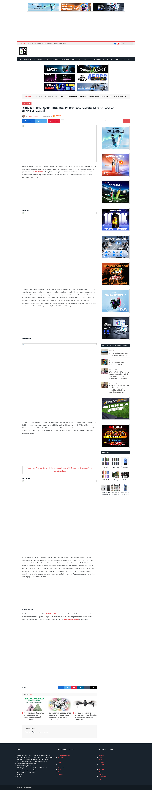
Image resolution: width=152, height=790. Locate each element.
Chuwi (100, 757)
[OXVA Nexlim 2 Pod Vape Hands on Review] (104, 362)
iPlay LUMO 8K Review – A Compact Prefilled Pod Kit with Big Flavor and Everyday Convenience (119, 375)
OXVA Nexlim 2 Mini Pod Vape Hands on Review (118, 354)
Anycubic (101, 769)
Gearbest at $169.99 (71, 619)
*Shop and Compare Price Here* (26, 772)
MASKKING (61, 767)
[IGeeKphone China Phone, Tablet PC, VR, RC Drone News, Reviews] (23, 51)
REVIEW (109, 59)
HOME (19, 59)
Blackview (102, 760)
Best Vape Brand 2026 (96, 59)
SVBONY (101, 755)
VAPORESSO (61, 757)
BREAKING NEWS (28, 59)
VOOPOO (60, 760)
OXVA (59, 762)
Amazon (39, 59)
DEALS (27, 103)
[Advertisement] (76, 26)
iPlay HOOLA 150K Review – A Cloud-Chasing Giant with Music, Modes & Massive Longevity (119, 389)
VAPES (74, 59)
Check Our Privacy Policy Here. (25, 766)
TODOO (60, 774)
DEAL (123, 59)
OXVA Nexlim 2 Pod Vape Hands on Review (118, 364)
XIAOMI (125, 345)
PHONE (46, 59)
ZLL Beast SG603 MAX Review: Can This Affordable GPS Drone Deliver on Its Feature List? (86, 716)
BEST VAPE (82, 59)
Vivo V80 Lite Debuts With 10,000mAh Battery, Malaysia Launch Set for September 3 (34, 716)
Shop (129, 59)
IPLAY (59, 772)
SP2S (59, 769)
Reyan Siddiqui (33, 116)
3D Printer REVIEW (115, 345)
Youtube (19, 776)
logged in (35, 732)
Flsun (100, 767)
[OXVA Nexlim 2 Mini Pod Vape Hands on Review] (104, 352)
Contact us (20, 763)
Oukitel (101, 774)
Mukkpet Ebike (103, 776)
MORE (117, 59)
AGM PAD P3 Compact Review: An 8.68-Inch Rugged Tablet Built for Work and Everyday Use (48, 43)
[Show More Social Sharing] (62, 121)
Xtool (100, 772)
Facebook (19, 774)
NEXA (59, 765)
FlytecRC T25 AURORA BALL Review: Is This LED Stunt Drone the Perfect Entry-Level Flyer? (60, 716)
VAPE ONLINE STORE (64, 755)
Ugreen (101, 779)
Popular (105, 345)
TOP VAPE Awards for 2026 (61, 59)
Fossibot (101, 762)
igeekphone (29, 787)
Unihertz (101, 765)
